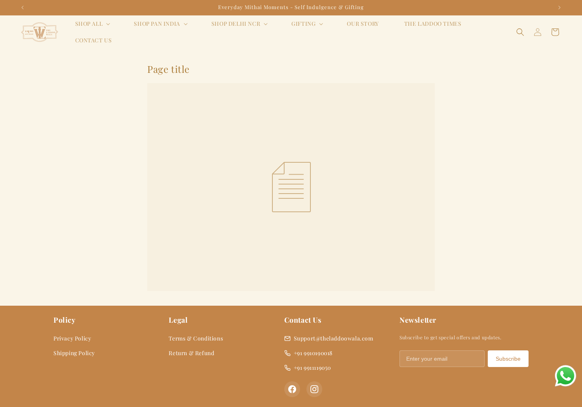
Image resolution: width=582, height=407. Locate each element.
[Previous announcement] (22, 7)
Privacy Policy (72, 338)
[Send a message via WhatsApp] (565, 375)
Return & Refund (191, 353)
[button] (92, 23)
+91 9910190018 (313, 353)
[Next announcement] (559, 7)
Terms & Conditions (196, 338)
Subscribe (508, 359)
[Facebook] (292, 389)
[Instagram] (314, 389)
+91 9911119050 (312, 367)
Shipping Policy (74, 353)
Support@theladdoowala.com (333, 338)
